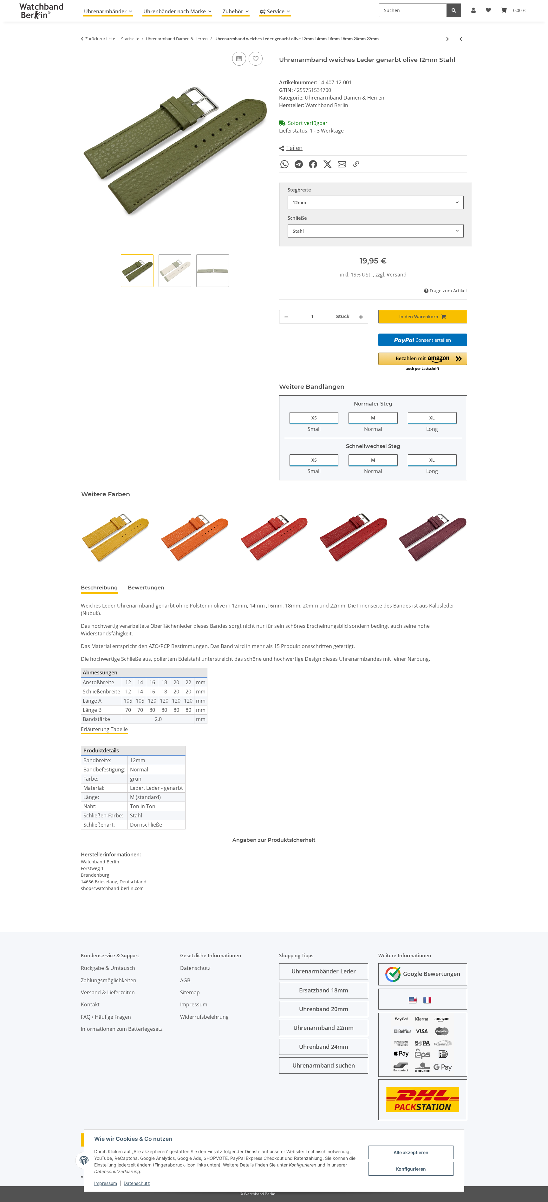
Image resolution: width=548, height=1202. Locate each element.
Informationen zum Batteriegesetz (121, 1028)
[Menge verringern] (286, 316)
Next (457, 537)
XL (432, 418)
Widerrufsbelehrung (204, 1016)
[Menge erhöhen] (361, 316)
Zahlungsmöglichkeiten (108, 980)
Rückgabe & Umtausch (108, 968)
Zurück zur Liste (100, 39)
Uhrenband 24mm (323, 1046)
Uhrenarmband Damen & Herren (344, 97)
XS (314, 418)
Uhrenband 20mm (323, 1009)
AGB (185, 980)
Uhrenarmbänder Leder (323, 971)
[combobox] (376, 202)
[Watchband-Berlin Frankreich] (429, 1000)
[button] (291, 148)
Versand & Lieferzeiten (108, 992)
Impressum (105, 1183)
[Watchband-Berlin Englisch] (414, 1000)
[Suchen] (454, 10)
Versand (397, 274)
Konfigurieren (411, 1169)
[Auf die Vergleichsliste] (239, 59)
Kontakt (90, 1004)
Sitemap (190, 992)
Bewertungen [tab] (146, 588)
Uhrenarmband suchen (323, 1065)
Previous (91, 537)
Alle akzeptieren (411, 1152)
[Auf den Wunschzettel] (256, 59)
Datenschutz (137, 1183)
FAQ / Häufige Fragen (106, 1016)
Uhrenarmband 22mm (323, 1027)
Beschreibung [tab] (99, 588)
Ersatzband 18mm (323, 990)
